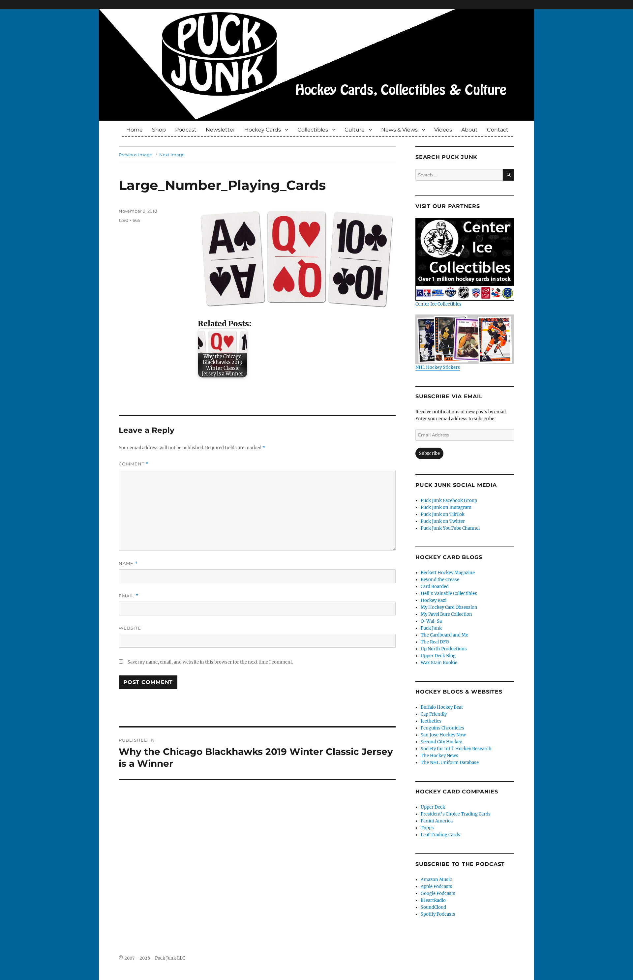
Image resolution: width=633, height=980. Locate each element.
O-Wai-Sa (431, 621)
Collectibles (312, 130)
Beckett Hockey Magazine (448, 573)
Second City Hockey (441, 742)
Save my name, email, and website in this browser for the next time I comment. (210, 662)
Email (128, 596)
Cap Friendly (434, 714)
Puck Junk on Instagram (446, 507)
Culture (355, 130)
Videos (443, 130)
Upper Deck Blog (438, 656)
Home (134, 130)
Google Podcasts (438, 893)
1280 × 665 (129, 220)
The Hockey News (439, 755)
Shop (159, 130)
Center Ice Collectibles (438, 304)
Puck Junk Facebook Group (449, 500)
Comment (134, 464)
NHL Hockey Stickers (437, 367)
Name (128, 563)
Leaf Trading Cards (440, 835)
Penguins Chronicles (442, 728)
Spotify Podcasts (438, 914)
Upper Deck (433, 807)
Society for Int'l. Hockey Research (456, 749)
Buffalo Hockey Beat (442, 707)
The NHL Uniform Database (450, 762)
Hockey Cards (262, 130)
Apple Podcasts (436, 886)
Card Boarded (435, 586)
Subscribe (429, 453)
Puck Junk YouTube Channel (450, 528)
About (469, 130)
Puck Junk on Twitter (443, 521)
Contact (497, 130)
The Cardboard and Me (444, 635)
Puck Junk (431, 628)
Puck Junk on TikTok (443, 514)
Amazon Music (436, 879)
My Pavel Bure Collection (446, 614)
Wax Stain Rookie (439, 663)
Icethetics (431, 721)
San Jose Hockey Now (443, 735)
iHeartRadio (433, 900)
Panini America (437, 821)
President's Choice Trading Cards (456, 814)
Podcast (185, 130)
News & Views (399, 130)
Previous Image (135, 154)
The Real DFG (435, 642)
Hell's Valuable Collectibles (449, 593)
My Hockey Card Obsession (449, 607)
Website (130, 628)
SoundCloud (433, 907)
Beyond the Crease (440, 579)
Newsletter (220, 130)
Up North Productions (444, 649)
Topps (427, 828)
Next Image (172, 154)
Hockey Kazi (433, 600)
